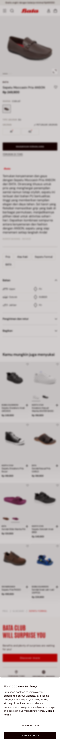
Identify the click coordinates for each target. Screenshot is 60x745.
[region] (30, 711)
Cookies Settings (30, 725)
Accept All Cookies (30, 735)
